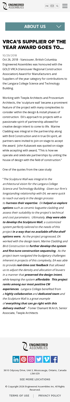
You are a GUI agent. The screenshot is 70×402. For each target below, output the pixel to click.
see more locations (35, 379)
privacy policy (49, 395)
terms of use (19, 395)
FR (47, 6)
